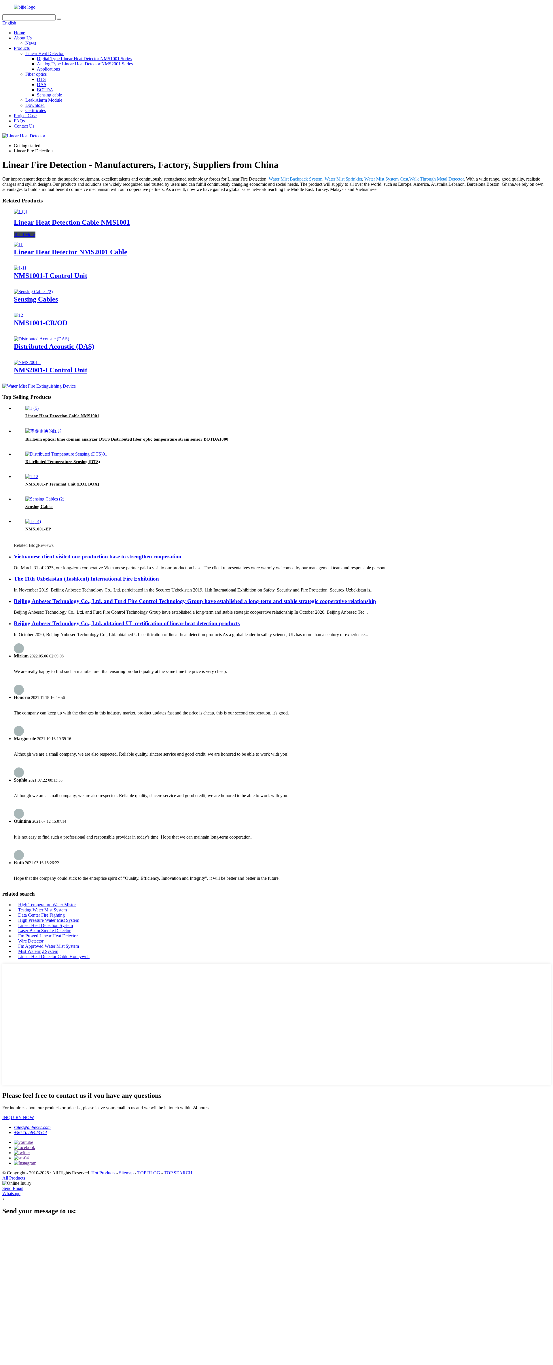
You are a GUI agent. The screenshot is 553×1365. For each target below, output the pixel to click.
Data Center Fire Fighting (41, 915)
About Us (23, 37)
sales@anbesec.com (32, 1127)
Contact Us (24, 126)
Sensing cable (49, 94)
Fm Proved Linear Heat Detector (48, 935)
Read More (24, 234)
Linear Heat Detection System (45, 925)
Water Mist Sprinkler (343, 179)
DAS (41, 84)
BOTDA (45, 89)
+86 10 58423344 (30, 1132)
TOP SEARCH (178, 1172)
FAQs (19, 120)
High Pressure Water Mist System (48, 920)
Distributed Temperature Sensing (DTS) (62, 461)
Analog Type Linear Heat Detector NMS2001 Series (85, 63)
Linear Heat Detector (44, 53)
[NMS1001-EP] (33, 521)
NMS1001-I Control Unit (50, 275)
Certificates (35, 110)
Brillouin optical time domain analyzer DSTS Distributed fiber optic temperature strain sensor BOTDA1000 (126, 439)
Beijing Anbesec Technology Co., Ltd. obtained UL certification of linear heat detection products (127, 623)
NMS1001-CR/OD (40, 323)
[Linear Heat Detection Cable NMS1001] (20, 211)
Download (35, 105)
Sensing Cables (36, 299)
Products (22, 48)
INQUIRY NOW (18, 1117)
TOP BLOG (148, 1172)
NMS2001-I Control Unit (50, 370)
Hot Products (103, 1172)
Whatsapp (11, 1193)
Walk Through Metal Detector (436, 179)
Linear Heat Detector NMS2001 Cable (70, 252)
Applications (48, 69)
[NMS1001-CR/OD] (18, 315)
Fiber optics (36, 74)
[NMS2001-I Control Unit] (27, 362)
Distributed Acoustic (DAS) (54, 346)
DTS (41, 79)
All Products (13, 1178)
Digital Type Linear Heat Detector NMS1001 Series (84, 58)
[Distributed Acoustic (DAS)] (41, 338)
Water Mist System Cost (386, 179)
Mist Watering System (38, 951)
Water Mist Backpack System (295, 179)
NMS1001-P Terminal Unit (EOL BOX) (62, 484)
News (30, 43)
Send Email (12, 1188)
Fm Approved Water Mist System (48, 946)
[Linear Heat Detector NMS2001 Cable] (18, 244)
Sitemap (126, 1172)
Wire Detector (30, 941)
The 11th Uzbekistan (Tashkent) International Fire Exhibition (86, 579)
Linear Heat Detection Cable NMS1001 (72, 222)
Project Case (25, 115)
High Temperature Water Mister (47, 904)
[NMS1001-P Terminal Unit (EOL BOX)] (31, 476)
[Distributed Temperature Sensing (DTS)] (66, 454)
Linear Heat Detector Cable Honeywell (54, 956)
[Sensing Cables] (33, 291)
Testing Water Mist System (42, 909)
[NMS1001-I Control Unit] (20, 268)
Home (19, 32)
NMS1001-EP (38, 529)
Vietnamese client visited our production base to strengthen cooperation (97, 556)
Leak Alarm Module (43, 100)
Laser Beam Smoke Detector (44, 930)
